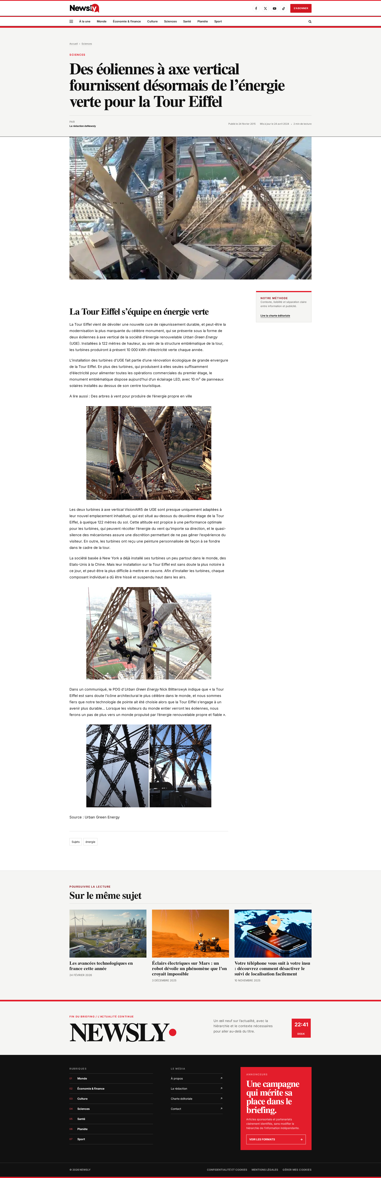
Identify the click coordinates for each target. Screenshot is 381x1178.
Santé (187, 21)
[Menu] (71, 21)
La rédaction (197, 1088)
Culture (152, 21)
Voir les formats (276, 1139)
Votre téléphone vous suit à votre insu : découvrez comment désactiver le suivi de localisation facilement (272, 968)
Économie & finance (127, 21)
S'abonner (301, 8)
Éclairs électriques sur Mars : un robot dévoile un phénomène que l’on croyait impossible (189, 968)
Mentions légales (265, 1169)
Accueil (73, 43)
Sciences (170, 21)
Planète (202, 21)
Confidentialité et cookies (227, 1169)
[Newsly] (84, 8)
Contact (197, 1108)
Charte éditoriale (197, 1098)
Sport (218, 21)
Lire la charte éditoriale (275, 315)
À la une (84, 21)
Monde (102, 21)
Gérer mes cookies (297, 1169)
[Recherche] (310, 21)
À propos (197, 1078)
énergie (90, 841)
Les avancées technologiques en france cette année (101, 965)
